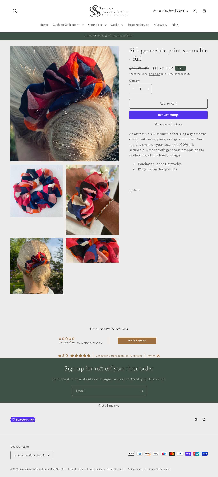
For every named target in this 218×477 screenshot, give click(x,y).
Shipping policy (136, 469)
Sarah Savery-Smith (30, 469)
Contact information (160, 469)
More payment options (168, 124)
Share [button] (136, 190)
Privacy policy (94, 469)
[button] (14, 10)
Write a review (137, 340)
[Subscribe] (141, 391)
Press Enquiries (109, 405)
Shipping (154, 74)
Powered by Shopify (53, 469)
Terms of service (115, 469)
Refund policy (75, 469)
